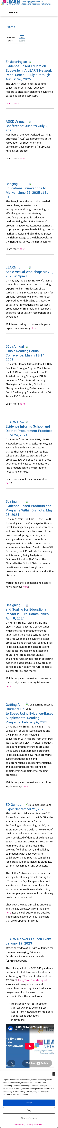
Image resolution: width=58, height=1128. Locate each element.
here (22, 158)
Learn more (12, 103)
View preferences (29, 1118)
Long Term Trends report (32, 980)
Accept (29, 1102)
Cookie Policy (19, 1124)
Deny (29, 1110)
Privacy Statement (35, 1124)
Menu (12, 12)
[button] (53, 1074)
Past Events (22, 39)
